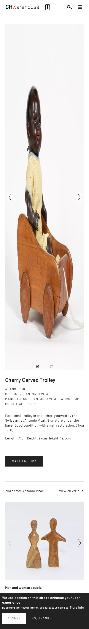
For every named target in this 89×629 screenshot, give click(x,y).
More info (77, 607)
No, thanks (42, 618)
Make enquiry (24, 461)
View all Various (71, 491)
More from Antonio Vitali (25, 491)
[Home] (22, 8)
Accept (14, 618)
